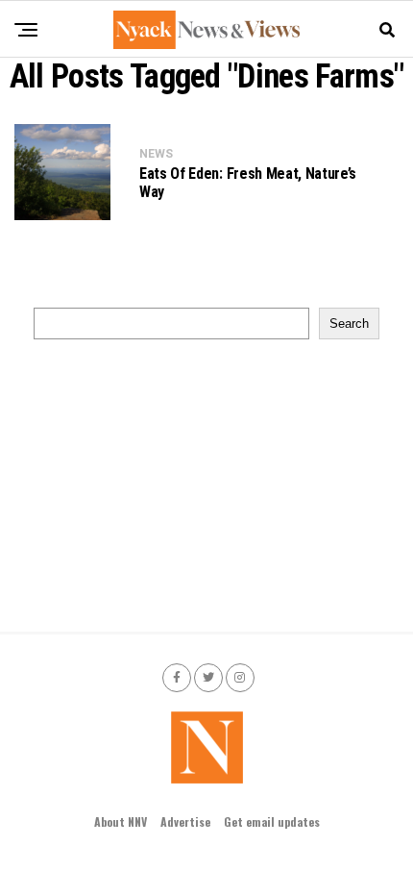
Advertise (185, 821)
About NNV (120, 821)
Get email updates (272, 821)
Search (349, 323)
